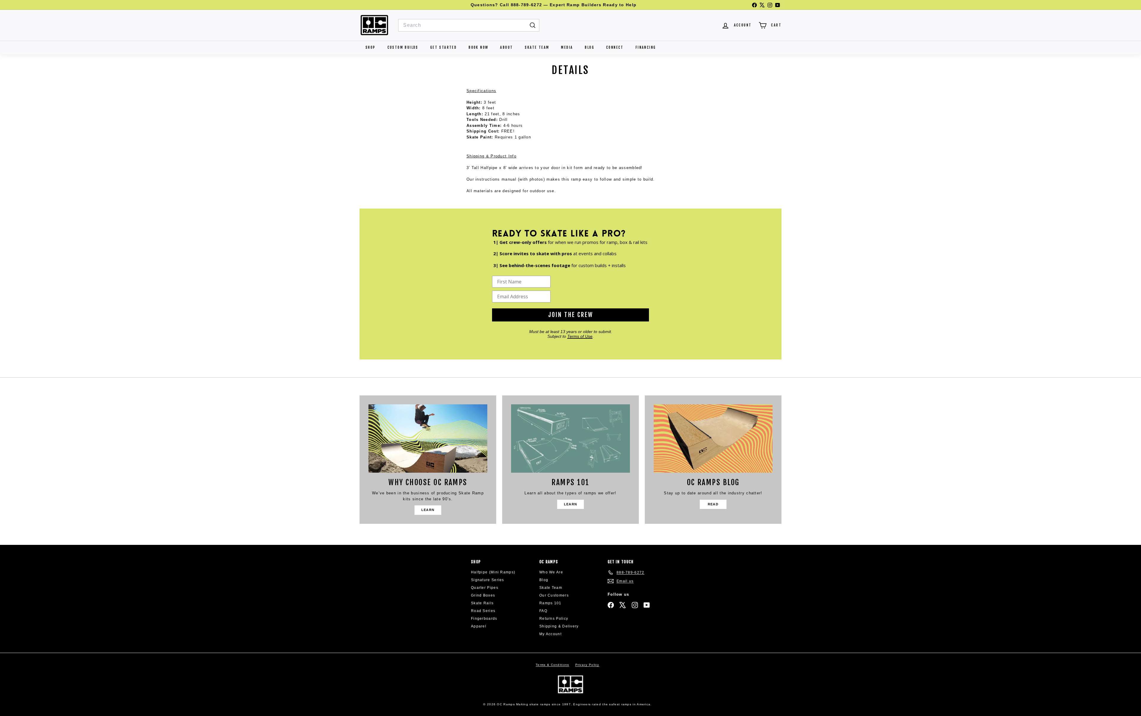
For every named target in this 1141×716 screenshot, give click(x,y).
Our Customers (554, 595)
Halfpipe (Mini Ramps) (493, 572)
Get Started (443, 47)
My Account (550, 634)
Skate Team (537, 47)
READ (713, 504)
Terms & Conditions (552, 664)
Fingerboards (484, 618)
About (506, 47)
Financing (646, 47)
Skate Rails (482, 603)
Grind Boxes (483, 595)
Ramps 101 (550, 603)
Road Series (483, 611)
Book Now (478, 47)
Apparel (478, 626)
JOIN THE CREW (570, 314)
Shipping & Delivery (559, 626)
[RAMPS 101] (570, 438)
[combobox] (468, 25)
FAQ (543, 611)
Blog (589, 47)
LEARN (428, 510)
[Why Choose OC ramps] (427, 438)
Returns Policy (553, 618)
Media (567, 47)
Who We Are (551, 572)
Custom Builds (402, 47)
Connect (615, 47)
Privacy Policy (587, 664)
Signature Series (487, 580)
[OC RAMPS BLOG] (713, 438)
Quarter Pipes (484, 588)
